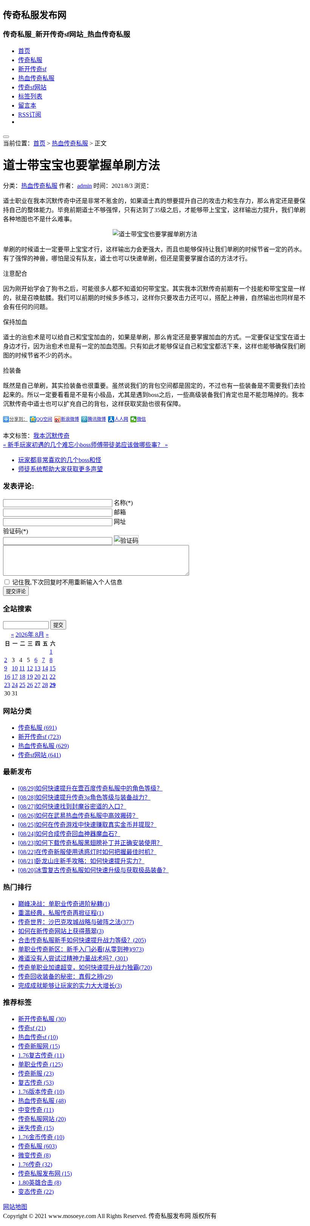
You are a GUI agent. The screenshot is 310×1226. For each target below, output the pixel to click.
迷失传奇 (36, 1128)
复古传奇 (36, 1082)
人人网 (121, 419)
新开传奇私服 (42, 1019)
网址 (120, 522)
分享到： (18, 419)
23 (7, 685)
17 (15, 676)
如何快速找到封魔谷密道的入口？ (72, 806)
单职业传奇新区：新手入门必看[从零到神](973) (81, 949)
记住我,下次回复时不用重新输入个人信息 (67, 582)
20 (37, 676)
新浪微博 (70, 419)
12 (30, 668)
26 (30, 685)
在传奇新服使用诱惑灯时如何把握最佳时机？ (87, 852)
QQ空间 (44, 419)
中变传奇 (36, 1110)
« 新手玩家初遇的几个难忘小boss (47, 445)
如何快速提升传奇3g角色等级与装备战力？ (84, 797)
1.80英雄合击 (39, 1182)
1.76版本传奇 (41, 1092)
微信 (141, 419)
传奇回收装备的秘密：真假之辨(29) (65, 976)
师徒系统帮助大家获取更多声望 (60, 469)
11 (22, 668)
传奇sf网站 (32, 87)
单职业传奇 (40, 1064)
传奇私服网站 (42, 1119)
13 (37, 668)
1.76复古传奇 (41, 1055)
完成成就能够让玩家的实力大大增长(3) (70, 985)
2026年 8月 (30, 634)
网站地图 (15, 1207)
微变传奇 (34, 1155)
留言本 (27, 105)
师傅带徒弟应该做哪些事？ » (129, 445)
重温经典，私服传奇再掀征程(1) (61, 913)
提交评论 (16, 591)
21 (45, 676)
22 (53, 676)
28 (45, 685)
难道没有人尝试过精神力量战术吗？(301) (73, 958)
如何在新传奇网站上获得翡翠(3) (61, 931)
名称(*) (123, 503)
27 (37, 685)
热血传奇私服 (36, 78)
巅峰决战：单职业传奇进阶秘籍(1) (64, 904)
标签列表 (30, 96)
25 (22, 685)
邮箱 (120, 512)
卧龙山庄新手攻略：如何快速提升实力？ (81, 861)
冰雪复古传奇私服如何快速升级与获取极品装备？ (93, 870)
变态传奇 (36, 1192)
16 (7, 676)
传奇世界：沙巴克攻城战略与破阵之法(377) (76, 922)
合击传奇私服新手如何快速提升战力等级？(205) (82, 940)
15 (53, 668)
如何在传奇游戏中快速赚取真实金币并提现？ (87, 824)
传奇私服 (30, 60)
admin (84, 186)
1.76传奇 (35, 1164)
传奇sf (32, 1028)
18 (22, 676)
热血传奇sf (38, 1037)
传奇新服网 (39, 1046)
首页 (24, 51)
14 (45, 668)
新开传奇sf (32, 69)
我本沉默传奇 (51, 436)
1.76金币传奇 (41, 1137)
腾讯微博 (97, 419)
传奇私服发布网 (45, 1173)
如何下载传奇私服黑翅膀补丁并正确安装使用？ (90, 843)
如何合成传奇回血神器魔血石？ (69, 834)
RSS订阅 (29, 114)
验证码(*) (15, 531)
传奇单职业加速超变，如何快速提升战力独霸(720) (85, 967)
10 (15, 668)
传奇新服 (36, 1073)
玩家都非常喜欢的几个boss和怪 (59, 460)
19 (30, 676)
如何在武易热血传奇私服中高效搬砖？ (78, 815)
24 (15, 685)
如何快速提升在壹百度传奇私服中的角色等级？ (90, 788)
